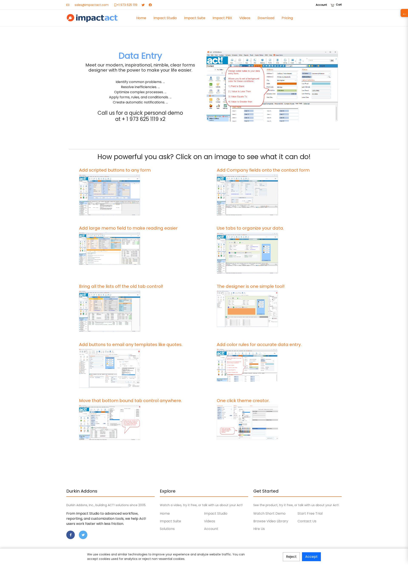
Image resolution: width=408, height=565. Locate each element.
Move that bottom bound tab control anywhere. (130, 400)
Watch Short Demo (269, 513)
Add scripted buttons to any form (115, 170)
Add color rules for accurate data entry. (259, 344)
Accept (311, 556)
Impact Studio (165, 18)
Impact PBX (222, 18)
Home (141, 18)
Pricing (287, 18)
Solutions (167, 528)
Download (266, 18)
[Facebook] (150, 4)
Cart (338, 4)
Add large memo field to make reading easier (128, 228)
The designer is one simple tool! (251, 286)
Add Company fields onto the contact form (263, 170)
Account (321, 5)
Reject (291, 556)
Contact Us (307, 521)
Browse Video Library (270, 521)
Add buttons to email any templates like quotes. (130, 344)
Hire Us (259, 528)
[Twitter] (143, 4)
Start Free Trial (310, 513)
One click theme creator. (243, 400)
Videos (244, 18)
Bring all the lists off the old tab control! (121, 286)
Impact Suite (194, 18)
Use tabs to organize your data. (250, 228)
